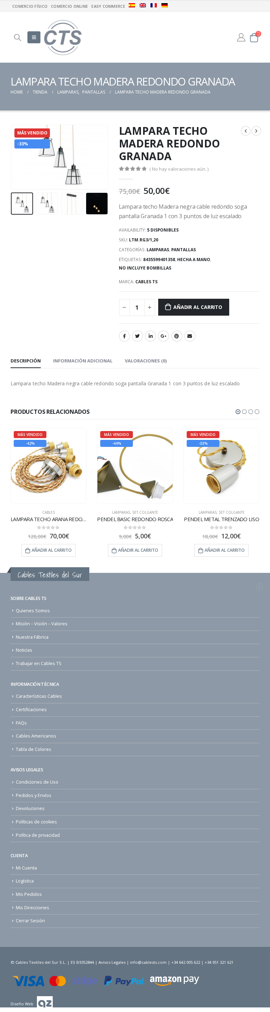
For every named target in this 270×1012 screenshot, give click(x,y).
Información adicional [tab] (82, 361)
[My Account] (241, 37)
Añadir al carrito (197, 307)
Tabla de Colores (33, 749)
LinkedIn (150, 336)
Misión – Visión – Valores (42, 624)
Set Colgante (59, 512)
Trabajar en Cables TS (39, 663)
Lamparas (158, 250)
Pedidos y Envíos (33, 795)
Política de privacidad (38, 835)
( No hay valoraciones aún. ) (178, 169)
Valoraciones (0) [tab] (146, 361)
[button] (238, 411)
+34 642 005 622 (185, 962)
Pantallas (183, 250)
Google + (163, 336)
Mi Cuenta (26, 868)
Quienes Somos (33, 611)
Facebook (124, 336)
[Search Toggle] (18, 37)
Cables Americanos (36, 736)
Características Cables (39, 696)
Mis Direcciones (32, 908)
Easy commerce (108, 6)
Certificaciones (31, 710)
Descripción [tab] (26, 361)
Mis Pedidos (29, 894)
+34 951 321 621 (219, 962)
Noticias (24, 650)
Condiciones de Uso (37, 782)
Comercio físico (29, 6)
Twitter (137, 336)
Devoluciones (30, 808)
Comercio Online (69, 6)
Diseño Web (22, 1003)
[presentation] (19, 157)
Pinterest (176, 336)
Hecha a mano (193, 260)
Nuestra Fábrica (32, 637)
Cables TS (146, 282)
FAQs (21, 723)
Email (189, 336)
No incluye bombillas (145, 268)
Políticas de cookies (36, 822)
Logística (25, 881)
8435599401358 (159, 260)
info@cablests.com (148, 962)
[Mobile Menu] (33, 37)
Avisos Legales (112, 962)
